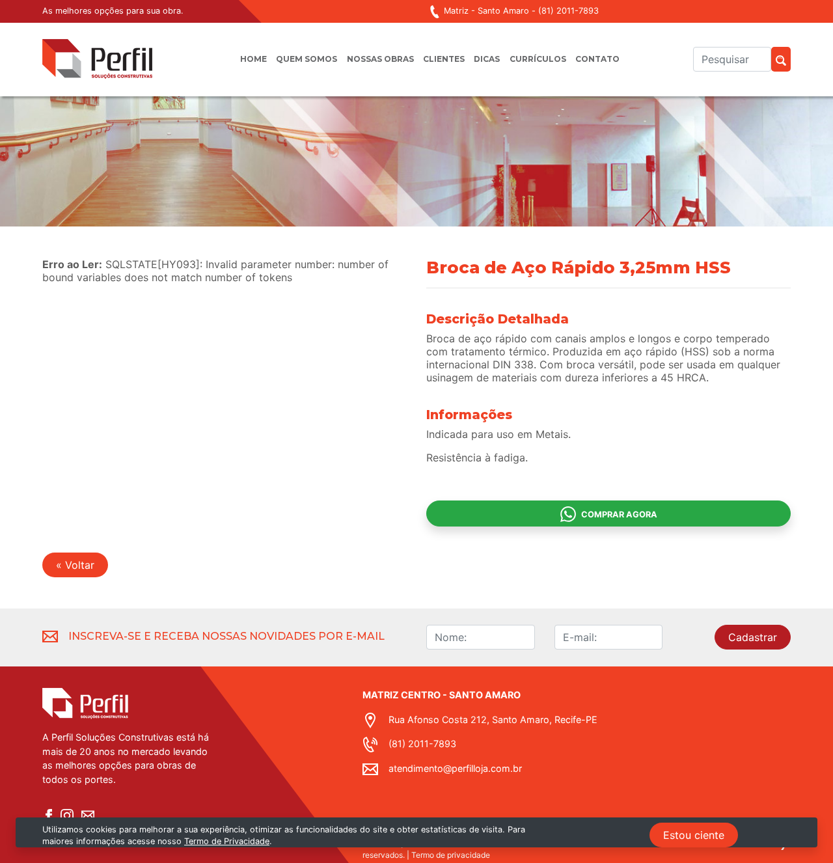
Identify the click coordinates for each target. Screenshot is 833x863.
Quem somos (306, 59)
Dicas (487, 59)
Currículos (538, 59)
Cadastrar (752, 637)
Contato (597, 59)
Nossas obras (380, 59)
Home (253, 59)
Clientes (444, 59)
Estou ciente (693, 835)
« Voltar (75, 564)
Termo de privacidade (450, 855)
